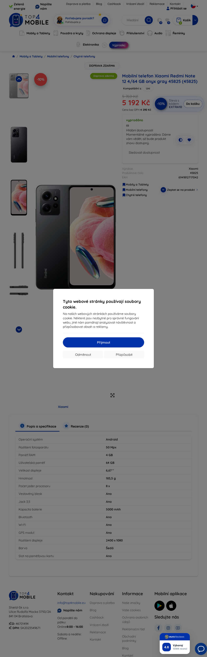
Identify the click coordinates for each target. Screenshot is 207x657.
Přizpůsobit (124, 355)
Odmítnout (83, 355)
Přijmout (103, 342)
